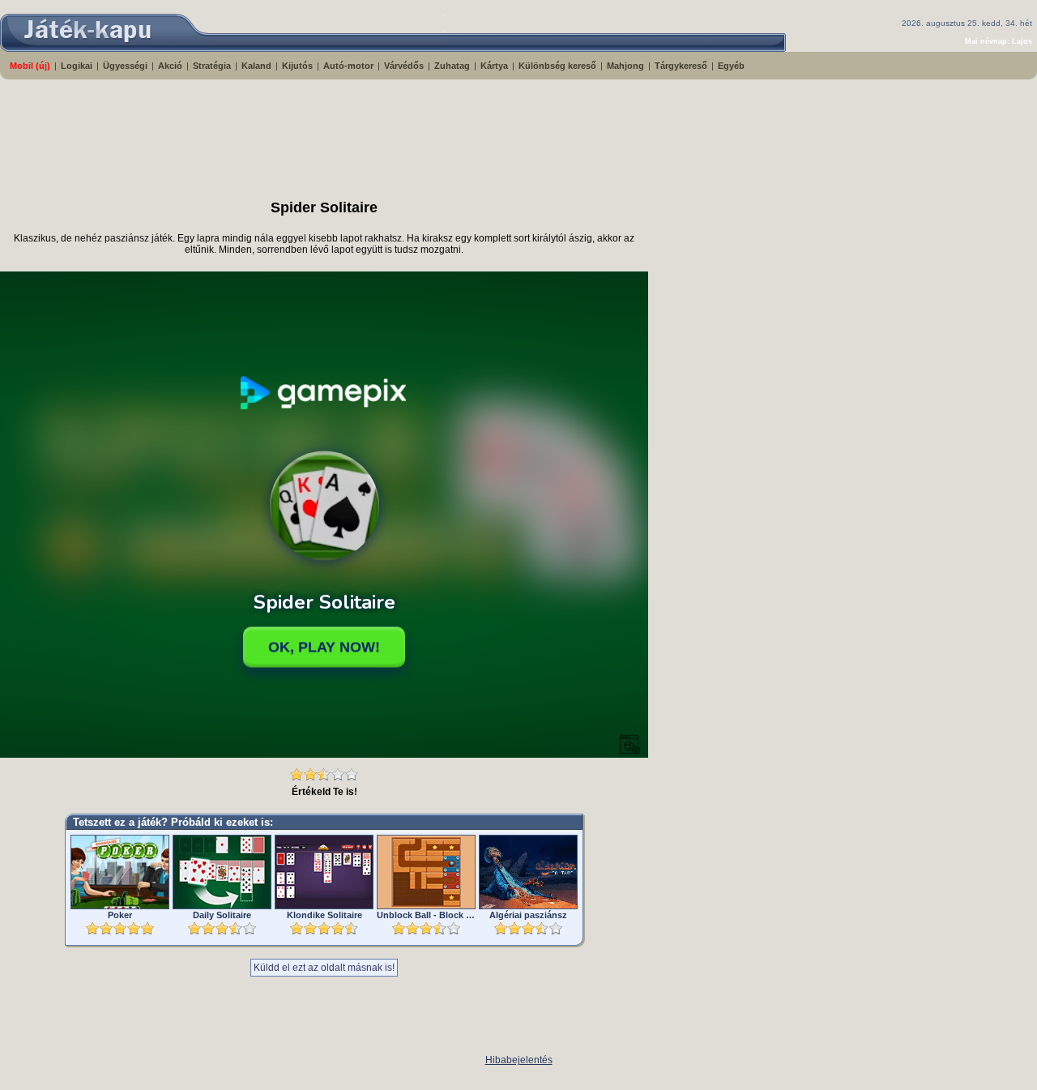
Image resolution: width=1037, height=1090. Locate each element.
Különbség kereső (557, 66)
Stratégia (212, 66)
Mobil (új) (30, 66)
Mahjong (625, 66)
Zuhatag (452, 66)
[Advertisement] (393, 132)
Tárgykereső (681, 66)
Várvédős (404, 66)
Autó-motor (348, 66)
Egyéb (731, 66)
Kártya (494, 66)
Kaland (256, 66)
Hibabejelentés (519, 1060)
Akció (170, 66)
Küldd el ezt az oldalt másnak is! (324, 967)
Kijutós (297, 66)
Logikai (76, 66)
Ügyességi (125, 66)
